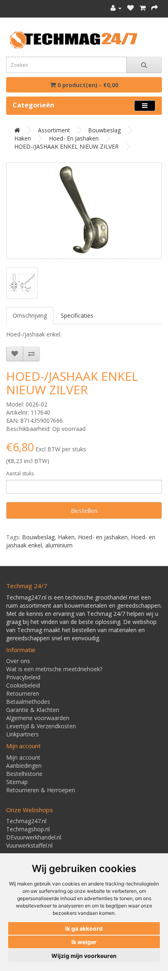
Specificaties (77, 315)
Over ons (18, 661)
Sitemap (17, 782)
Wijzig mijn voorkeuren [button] (84, 955)
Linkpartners (22, 734)
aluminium (59, 545)
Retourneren (22, 693)
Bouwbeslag (104, 130)
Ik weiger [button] (84, 941)
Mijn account (23, 757)
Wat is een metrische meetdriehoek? (54, 669)
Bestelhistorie (24, 774)
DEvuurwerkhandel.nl (33, 837)
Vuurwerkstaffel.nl (29, 845)
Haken (22, 138)
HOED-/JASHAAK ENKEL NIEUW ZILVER (66, 146)
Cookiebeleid (23, 685)
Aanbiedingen (24, 765)
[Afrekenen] (154, 8)
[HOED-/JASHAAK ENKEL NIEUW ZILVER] (84, 210)
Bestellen (84, 510)
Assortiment (54, 130)
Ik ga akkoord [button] (84, 928)
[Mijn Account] (116, 8)
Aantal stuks (20, 473)
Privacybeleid (23, 677)
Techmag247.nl (26, 821)
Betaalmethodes (28, 701)
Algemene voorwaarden (37, 718)
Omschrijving (30, 315)
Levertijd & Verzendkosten (41, 726)
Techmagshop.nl (28, 829)
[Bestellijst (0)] (130, 8)
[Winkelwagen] (142, 8)
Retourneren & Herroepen (40, 790)
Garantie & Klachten (32, 710)
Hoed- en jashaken (74, 138)
